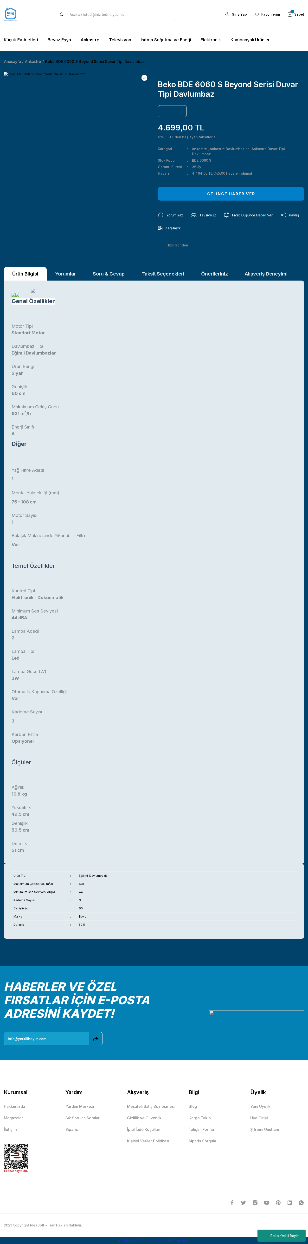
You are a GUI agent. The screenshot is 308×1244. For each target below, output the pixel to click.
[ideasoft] (128, 1240)
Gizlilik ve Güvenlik (144, 1117)
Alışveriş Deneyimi (266, 274)
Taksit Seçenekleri (162, 274)
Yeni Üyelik (260, 1106)
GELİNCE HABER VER (231, 193)
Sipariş (71, 1129)
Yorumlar (65, 274)
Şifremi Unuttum (264, 1129)
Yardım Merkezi (79, 1106)
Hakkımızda (14, 1106)
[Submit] (96, 1038)
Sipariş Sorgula (202, 1141)
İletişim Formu (201, 1129)
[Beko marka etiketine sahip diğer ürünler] (172, 111)
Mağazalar (13, 1117)
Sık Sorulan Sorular (82, 1117)
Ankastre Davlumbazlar (229, 149)
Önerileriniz (214, 274)
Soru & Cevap (109, 274)
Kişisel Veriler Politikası (148, 1141)
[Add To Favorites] (144, 78)
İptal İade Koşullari (143, 1129)
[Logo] (10, 14)
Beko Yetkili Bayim (284, 1236)
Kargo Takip (200, 1117)
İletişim (10, 1129)
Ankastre (199, 149)
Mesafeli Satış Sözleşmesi (151, 1106)
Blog (193, 1106)
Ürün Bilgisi (25, 274)
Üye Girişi (259, 1117)
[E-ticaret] (153, 1240)
